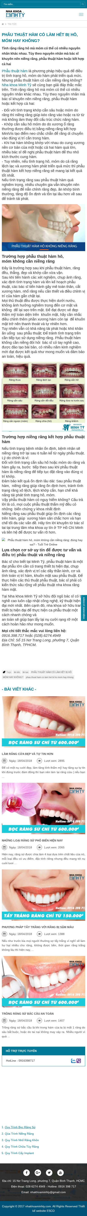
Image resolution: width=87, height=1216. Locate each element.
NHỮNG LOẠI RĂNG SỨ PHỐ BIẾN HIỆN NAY (32, 840)
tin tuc (26, 672)
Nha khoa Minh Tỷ (16, 85)
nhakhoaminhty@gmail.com (48, 1192)
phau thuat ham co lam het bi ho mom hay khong (49, 677)
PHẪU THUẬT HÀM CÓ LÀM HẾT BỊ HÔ (51, 672)
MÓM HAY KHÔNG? (13, 677)
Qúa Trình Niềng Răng (19, 1133)
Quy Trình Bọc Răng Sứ (20, 1127)
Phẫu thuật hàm (15, 71)
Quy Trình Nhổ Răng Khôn (22, 1140)
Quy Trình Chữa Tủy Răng (22, 1146)
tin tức (17, 672)
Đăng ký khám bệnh (84, 608)
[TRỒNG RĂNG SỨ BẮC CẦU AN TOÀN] (43, 981)
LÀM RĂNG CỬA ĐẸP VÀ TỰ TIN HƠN (27, 753)
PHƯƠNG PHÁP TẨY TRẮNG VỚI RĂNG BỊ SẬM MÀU (38, 927)
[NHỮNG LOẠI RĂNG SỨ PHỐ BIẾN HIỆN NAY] (43, 808)
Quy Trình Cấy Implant (19, 1153)
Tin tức (12, 24)
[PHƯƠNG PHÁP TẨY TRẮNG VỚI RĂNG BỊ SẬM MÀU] (43, 895)
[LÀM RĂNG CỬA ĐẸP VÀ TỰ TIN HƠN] (43, 722)
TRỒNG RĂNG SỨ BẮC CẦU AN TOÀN (28, 1013)
